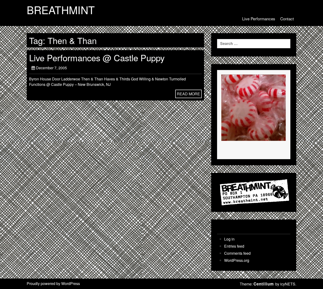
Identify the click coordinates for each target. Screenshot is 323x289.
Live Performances (258, 19)
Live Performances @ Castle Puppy (97, 57)
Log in (229, 239)
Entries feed (234, 246)
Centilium (263, 284)
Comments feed (237, 253)
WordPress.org (236, 260)
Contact (287, 19)
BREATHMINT (61, 10)
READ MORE (188, 93)
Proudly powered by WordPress (53, 283)
